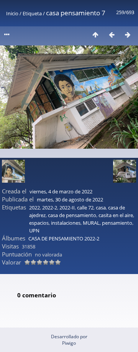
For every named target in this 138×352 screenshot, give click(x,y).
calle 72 (85, 207)
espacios (39, 222)
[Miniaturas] (95, 34)
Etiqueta (32, 13)
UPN (34, 230)
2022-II (67, 207)
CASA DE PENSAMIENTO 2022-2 (63, 238)
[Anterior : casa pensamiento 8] (112, 34)
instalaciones (65, 222)
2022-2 (49, 207)
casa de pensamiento (72, 215)
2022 (34, 207)
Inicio (12, 13)
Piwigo (69, 343)
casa (101, 207)
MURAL (91, 222)
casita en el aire (116, 215)
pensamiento (117, 222)
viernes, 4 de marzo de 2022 (61, 191)
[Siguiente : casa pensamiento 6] (128, 34)
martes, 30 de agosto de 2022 (70, 199)
